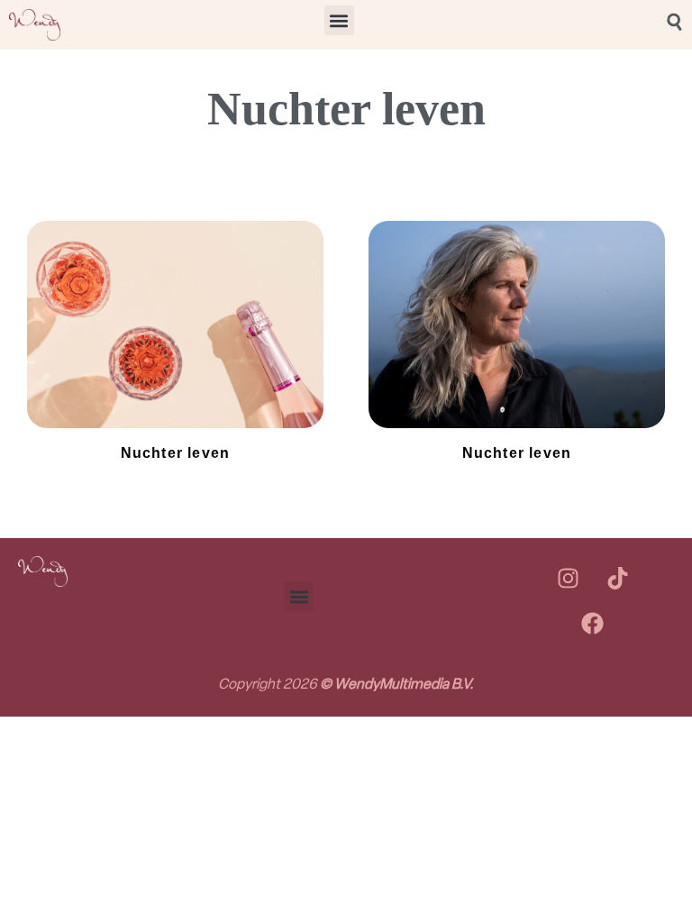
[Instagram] (567, 578)
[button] (339, 20)
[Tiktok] (617, 578)
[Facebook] (592, 623)
